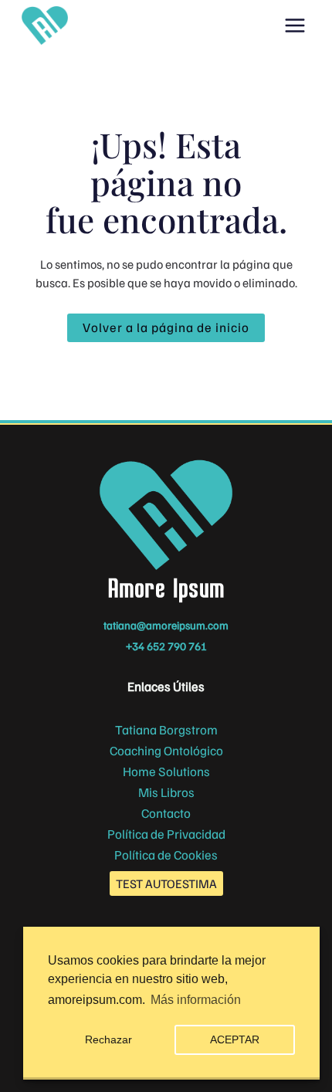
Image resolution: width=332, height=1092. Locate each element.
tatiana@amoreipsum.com (166, 625)
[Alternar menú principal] (295, 26)
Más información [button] (196, 999)
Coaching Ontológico (166, 750)
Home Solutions (166, 771)
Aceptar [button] (234, 1039)
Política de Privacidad (166, 834)
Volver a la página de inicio (166, 327)
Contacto (166, 813)
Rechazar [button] (108, 1039)
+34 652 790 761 (166, 646)
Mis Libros (166, 792)
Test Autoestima (166, 883)
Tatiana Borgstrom (166, 729)
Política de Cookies (166, 854)
